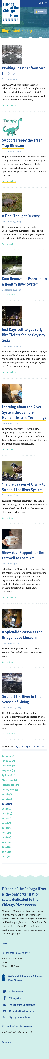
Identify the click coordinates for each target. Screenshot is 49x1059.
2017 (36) (6, 832)
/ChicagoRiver (16, 998)
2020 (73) (6, 818)
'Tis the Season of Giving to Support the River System (23, 486)
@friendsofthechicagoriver (22, 1011)
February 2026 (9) (10, 785)
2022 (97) (6, 808)
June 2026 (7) (8, 765)
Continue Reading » (9, 105)
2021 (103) (7, 813)
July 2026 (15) (8, 761)
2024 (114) (7, 799)
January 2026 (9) (10, 789)
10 (30, 746)
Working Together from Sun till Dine (23, 70)
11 (33, 746)
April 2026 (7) (8, 775)
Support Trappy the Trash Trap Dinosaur (22, 142)
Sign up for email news (20, 1017)
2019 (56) (6, 823)
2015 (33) (6, 842)
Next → (40, 746)
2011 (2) (6, 856)
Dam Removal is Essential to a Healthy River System (24, 281)
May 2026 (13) (8, 770)
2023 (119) (7, 804)
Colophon (6, 1042)
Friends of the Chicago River (22, 1005)
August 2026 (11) (10, 756)
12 (35, 746)
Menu (41, 3)
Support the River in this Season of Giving (21, 699)
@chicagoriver (16, 991)
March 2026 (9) (9, 780)
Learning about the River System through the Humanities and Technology (24, 412)
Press (4, 943)
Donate (42, 12)
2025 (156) (7, 794)
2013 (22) (6, 851)
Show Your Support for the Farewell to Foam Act (23, 555)
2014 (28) (6, 847)
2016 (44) (6, 837)
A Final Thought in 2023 (21, 216)
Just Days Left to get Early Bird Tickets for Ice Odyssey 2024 (23, 334)
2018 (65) (6, 828)
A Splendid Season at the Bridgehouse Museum (22, 634)
